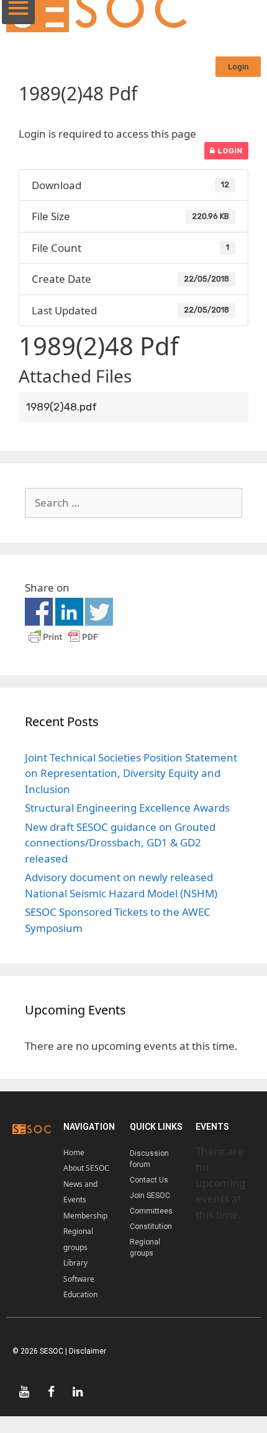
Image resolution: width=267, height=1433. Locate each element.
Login (229, 150)
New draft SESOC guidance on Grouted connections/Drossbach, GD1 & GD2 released (120, 843)
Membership (85, 1215)
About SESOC (86, 1168)
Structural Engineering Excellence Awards (127, 808)
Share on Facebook (39, 612)
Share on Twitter (99, 612)
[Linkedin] (77, 1392)
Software (78, 1279)
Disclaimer (87, 1351)
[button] (238, 66)
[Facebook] (51, 1392)
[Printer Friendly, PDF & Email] (63, 642)
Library (75, 1263)
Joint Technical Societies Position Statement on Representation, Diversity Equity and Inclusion (131, 773)
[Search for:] (133, 502)
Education (80, 1294)
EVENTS (212, 1127)
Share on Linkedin (69, 612)
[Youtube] (24, 1392)
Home (73, 1152)
